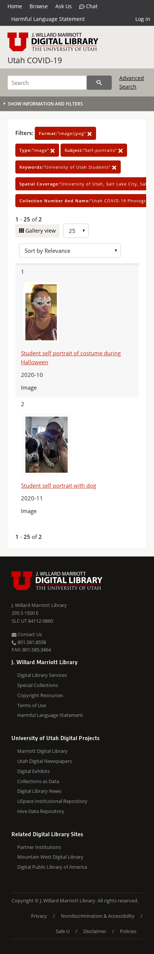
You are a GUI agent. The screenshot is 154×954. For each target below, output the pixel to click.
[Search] (99, 83)
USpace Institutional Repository (52, 801)
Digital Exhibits (33, 771)
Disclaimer (94, 931)
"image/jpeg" (63, 133)
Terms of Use (31, 705)
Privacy (39, 915)
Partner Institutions (39, 847)
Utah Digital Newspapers (44, 761)
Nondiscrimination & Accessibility (98, 915)
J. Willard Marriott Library (39, 605)
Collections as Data (38, 781)
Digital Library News (39, 791)
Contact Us (29, 634)
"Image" (34, 150)
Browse (39, 6)
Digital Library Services (42, 675)
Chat (91, 6)
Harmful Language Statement (48, 18)
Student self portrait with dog (58, 485)
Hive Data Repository (40, 811)
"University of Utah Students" (65, 167)
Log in (142, 18)
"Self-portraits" (91, 150)
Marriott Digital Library (42, 751)
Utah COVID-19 (34, 60)
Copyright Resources (40, 695)
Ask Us (63, 6)
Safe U (63, 931)
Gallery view (40, 230)
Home (14, 6)
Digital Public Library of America (52, 866)
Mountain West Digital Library (50, 856)
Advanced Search (131, 82)
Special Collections (37, 685)
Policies (128, 931)
